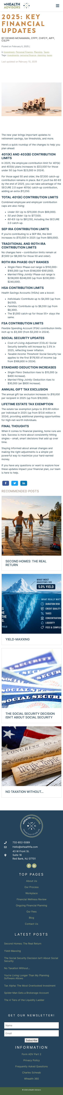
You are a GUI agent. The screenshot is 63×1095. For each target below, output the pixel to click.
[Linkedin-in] (34, 865)
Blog (31, 917)
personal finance (28, 55)
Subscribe (31, 1040)
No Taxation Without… (17, 968)
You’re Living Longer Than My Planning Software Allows (26, 977)
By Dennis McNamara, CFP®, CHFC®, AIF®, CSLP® (28, 39)
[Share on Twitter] (14, 483)
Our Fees (31, 911)
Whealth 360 (31, 1078)
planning (41, 55)
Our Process (31, 887)
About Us (31, 880)
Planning (38, 52)
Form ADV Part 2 (31, 1054)
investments (13, 55)
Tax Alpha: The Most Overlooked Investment (30, 985)
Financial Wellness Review (31, 899)
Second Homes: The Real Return (22, 943)
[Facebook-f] (29, 865)
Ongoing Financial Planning (31, 905)
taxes (49, 55)
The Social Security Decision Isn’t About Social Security (31, 959)
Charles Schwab (31, 1072)
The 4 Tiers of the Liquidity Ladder (24, 1000)
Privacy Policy (31, 1060)
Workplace (31, 893)
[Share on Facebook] (5, 483)
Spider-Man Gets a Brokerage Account (26, 992)
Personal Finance (24, 52)
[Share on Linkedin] (23, 483)
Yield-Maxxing (12, 950)
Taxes (46, 52)
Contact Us (31, 923)
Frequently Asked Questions (31, 1066)
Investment (9, 52)
